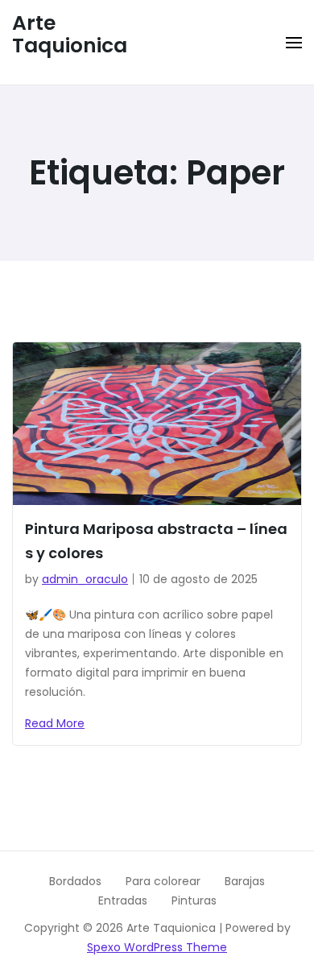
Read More (55, 723)
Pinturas (194, 900)
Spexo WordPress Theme (157, 947)
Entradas (122, 900)
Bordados (75, 881)
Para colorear (163, 881)
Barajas (245, 881)
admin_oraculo (85, 579)
